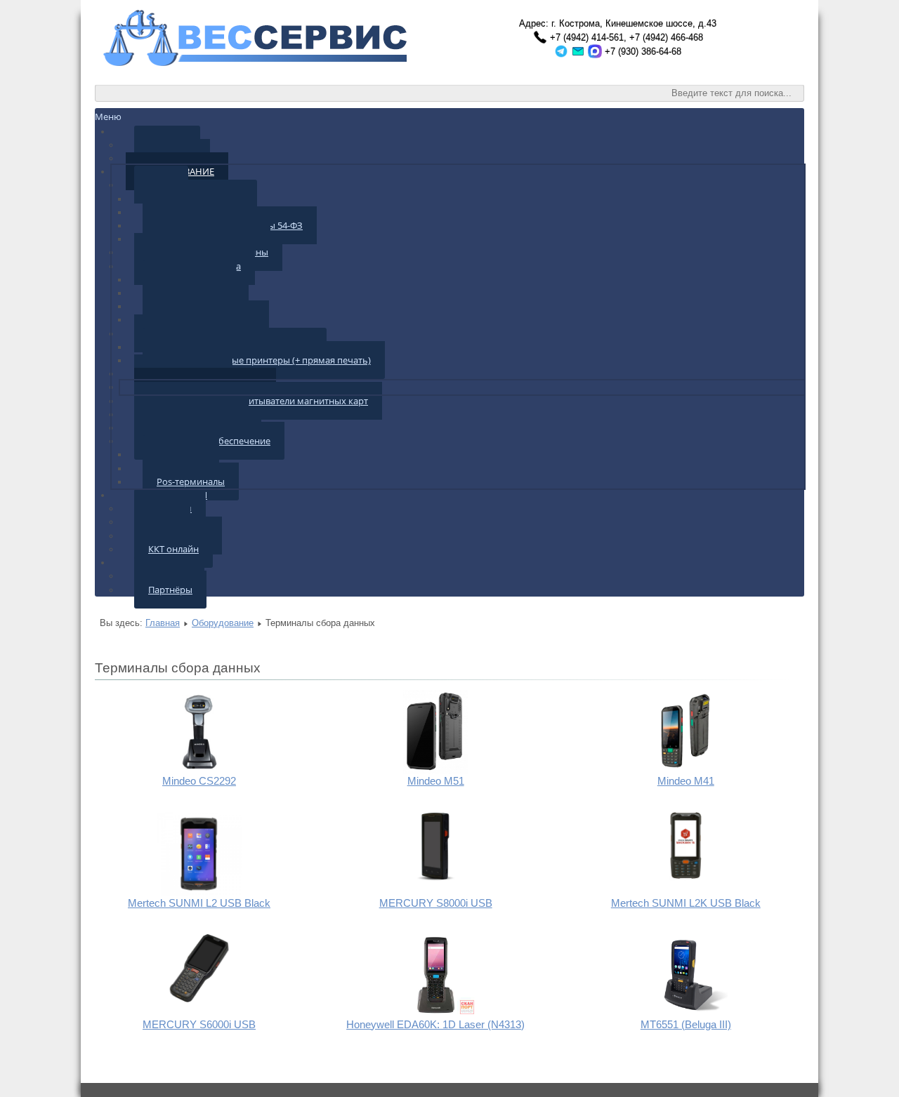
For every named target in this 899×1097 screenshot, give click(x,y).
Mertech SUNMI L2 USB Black (199, 903)
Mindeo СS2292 (199, 781)
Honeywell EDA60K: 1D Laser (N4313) (435, 1024)
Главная (162, 623)
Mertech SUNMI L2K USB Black (686, 903)
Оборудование (223, 623)
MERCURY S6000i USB (199, 1024)
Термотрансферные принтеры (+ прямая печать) (264, 360)
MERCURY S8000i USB (435, 903)
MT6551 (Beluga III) (686, 1024)
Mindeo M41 (685, 781)
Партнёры (170, 589)
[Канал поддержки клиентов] (561, 51)
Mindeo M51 (435, 781)
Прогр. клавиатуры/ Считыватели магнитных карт (258, 400)
